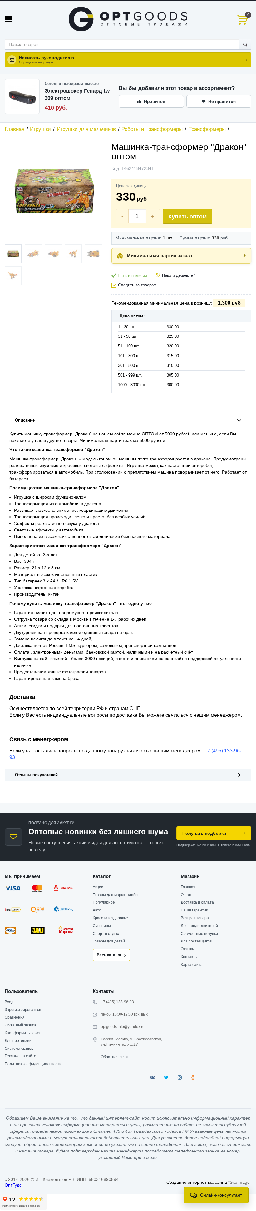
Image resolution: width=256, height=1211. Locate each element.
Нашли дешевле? (178, 275)
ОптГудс (13, 1185)
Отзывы (188, 949)
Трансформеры (207, 129)
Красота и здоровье (110, 918)
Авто (97, 910)
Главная (14, 129)
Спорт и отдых (106, 933)
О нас (186, 895)
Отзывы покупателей (36, 775)
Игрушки (40, 129)
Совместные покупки (199, 933)
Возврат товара (195, 918)
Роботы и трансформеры (152, 129)
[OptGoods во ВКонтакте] (152, 1077)
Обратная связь (115, 1057)
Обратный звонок (20, 1025)
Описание (25, 420)
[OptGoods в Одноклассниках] (192, 1077)
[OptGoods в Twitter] (166, 1077)
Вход (9, 1002)
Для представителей (199, 926)
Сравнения (15, 1017)
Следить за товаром (137, 285)
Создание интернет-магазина (196, 1182)
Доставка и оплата (197, 902)
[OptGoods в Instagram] (180, 1077)
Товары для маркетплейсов (117, 895)
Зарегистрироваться (23, 1010)
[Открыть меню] (8, 19)
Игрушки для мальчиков (86, 129)
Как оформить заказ (22, 1033)
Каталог (102, 876)
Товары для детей (109, 941)
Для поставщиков (196, 941)
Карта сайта (192, 964)
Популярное (104, 902)
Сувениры (102, 926)
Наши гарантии (194, 910)
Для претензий (18, 1041)
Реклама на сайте (20, 1056)
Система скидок (19, 1048)
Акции (98, 887)
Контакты (189, 957)
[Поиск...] (245, 44)
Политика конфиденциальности (33, 1064)
